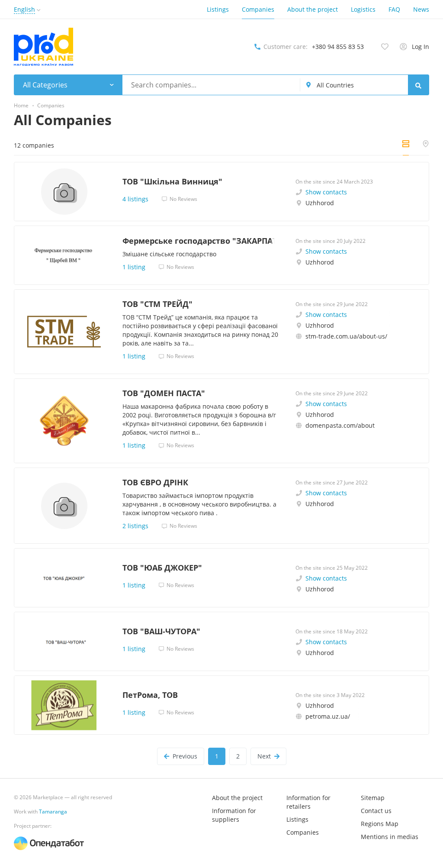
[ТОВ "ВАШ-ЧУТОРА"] (64, 641)
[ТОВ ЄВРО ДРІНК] (64, 505)
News (421, 9)
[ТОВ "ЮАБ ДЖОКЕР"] (64, 578)
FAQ (394, 9)
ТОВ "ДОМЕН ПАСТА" (163, 393)
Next (264, 756)
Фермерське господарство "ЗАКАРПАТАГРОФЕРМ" (200, 241)
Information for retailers (308, 802)
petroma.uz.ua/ (327, 716)
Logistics (363, 9)
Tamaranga (53, 811)
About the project (312, 9)
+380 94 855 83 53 (338, 46)
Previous (185, 756)
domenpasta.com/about (340, 425)
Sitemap (373, 798)
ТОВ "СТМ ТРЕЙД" (157, 304)
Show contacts (326, 192)
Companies (258, 9)
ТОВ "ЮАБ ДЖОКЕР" (162, 567)
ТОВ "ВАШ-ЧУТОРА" (161, 631)
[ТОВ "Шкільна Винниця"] (64, 191)
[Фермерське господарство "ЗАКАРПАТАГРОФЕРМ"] (64, 255)
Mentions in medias (389, 837)
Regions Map (379, 824)
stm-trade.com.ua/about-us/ (346, 336)
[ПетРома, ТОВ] (64, 705)
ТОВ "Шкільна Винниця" (172, 181)
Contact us (376, 811)
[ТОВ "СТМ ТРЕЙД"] (64, 332)
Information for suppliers (234, 815)
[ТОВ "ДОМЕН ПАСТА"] (64, 421)
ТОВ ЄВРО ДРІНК (155, 482)
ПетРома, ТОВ (150, 695)
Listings (218, 9)
